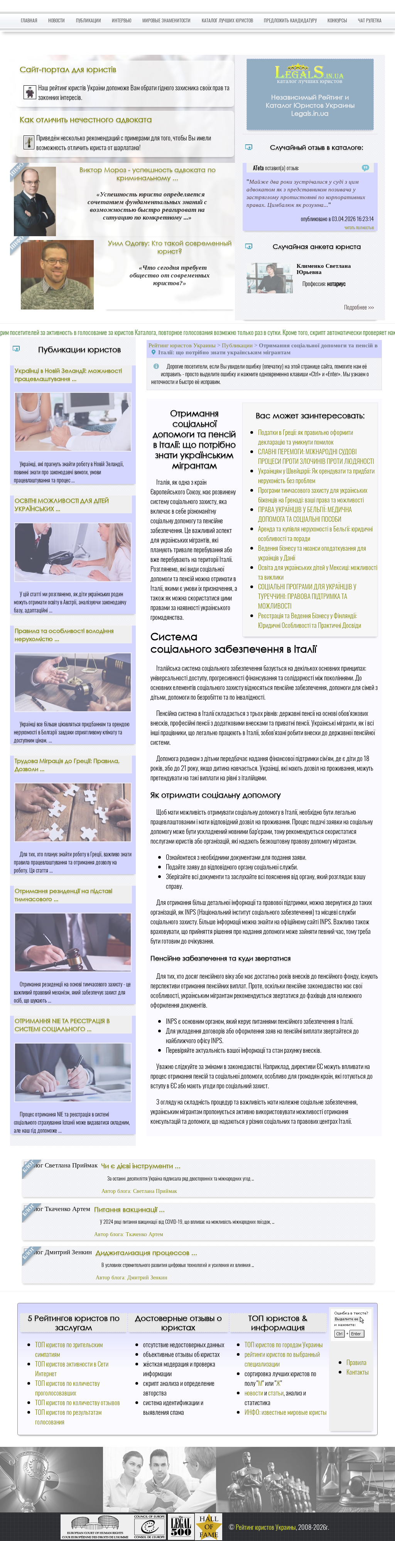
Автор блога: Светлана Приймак (139, 1191)
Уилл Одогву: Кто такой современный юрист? (169, 247)
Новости (56, 20)
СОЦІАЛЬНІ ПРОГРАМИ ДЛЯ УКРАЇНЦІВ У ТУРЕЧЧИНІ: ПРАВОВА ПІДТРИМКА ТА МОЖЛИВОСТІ (307, 596)
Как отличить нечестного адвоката (86, 119)
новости (254, 1392)
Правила (356, 1362)
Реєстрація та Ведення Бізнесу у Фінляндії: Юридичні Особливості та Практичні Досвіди (309, 620)
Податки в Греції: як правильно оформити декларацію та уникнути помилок (305, 437)
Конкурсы (337, 20)
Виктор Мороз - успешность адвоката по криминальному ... (147, 174)
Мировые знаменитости (166, 20)
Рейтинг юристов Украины (182, 345)
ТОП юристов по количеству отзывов (77, 1402)
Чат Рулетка (369, 20)
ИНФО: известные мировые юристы (286, 1412)
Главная (29, 20)
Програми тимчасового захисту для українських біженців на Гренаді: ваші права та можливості (312, 494)
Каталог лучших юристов (227, 20)
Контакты (357, 1372)
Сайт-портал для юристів (68, 69)
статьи (276, 1392)
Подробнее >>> (359, 307)
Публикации (88, 20)
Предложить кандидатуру (290, 20)
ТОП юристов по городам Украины (284, 1344)
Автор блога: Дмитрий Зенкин (131, 1278)
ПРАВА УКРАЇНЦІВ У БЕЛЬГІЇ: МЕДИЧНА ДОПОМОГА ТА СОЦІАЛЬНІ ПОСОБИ (305, 514)
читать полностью (359, 227)
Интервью (122, 20)
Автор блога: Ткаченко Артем (128, 1234)
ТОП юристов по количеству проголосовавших (67, 1387)
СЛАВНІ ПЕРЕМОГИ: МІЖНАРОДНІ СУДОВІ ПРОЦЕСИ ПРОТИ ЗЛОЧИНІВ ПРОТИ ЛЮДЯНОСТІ (316, 456)
